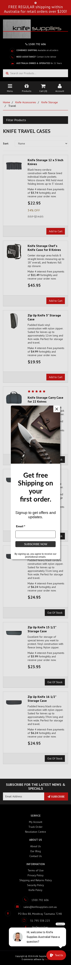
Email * (20, 526)
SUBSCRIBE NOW (35, 544)
